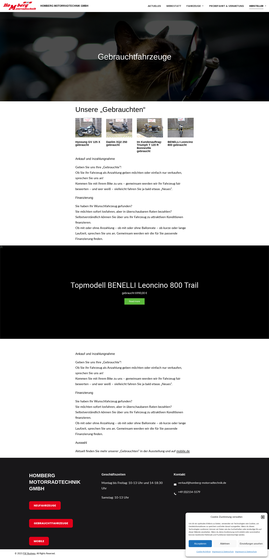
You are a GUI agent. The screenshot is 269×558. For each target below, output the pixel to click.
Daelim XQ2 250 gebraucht (116, 143)
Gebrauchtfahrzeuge (51, 523)
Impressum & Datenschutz (223, 552)
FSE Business (29, 554)
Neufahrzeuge (45, 505)
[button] (262, 517)
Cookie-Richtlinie (203, 552)
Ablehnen (225, 543)
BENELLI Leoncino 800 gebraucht (180, 143)
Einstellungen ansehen (251, 543)
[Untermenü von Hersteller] (265, 6)
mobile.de (183, 451)
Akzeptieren (200, 543)
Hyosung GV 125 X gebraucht (87, 143)
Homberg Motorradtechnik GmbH (64, 6)
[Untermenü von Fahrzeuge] (203, 6)
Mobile (39, 541)
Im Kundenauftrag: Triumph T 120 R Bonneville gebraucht (149, 146)
